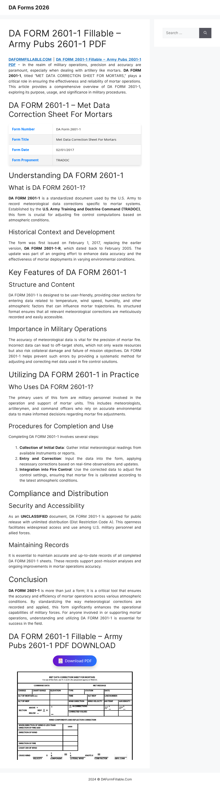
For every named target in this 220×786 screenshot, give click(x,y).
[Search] (205, 33)
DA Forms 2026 (29, 7)
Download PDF (78, 660)
